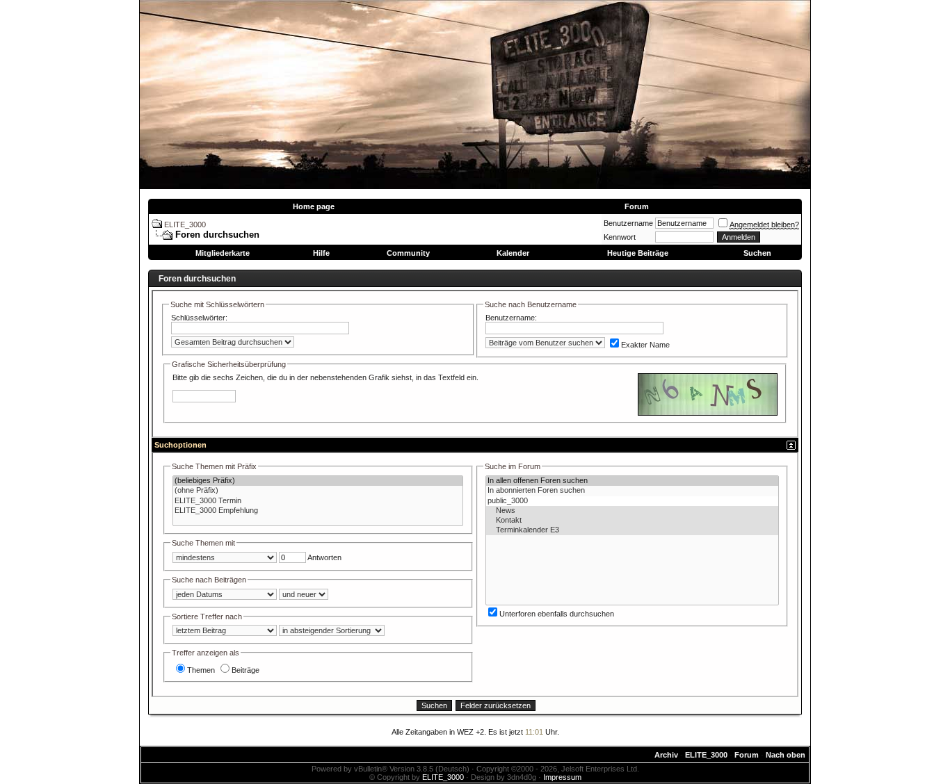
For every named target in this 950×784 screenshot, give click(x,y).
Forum (637, 206)
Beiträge (245, 670)
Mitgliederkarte (222, 253)
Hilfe (321, 253)
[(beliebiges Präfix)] (317, 481)
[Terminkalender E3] (632, 530)
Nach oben (785, 755)
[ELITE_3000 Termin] (317, 501)
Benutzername (628, 223)
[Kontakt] (632, 520)
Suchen (757, 253)
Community (408, 253)
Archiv (666, 755)
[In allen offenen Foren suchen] (632, 481)
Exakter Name (645, 345)
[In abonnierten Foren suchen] (632, 491)
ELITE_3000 (185, 224)
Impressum (562, 777)
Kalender (513, 253)
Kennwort (620, 237)
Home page (314, 206)
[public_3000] (632, 501)
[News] (632, 511)
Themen (201, 670)
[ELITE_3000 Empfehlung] (317, 511)
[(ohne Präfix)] (317, 491)
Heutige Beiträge (637, 253)
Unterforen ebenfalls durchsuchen (556, 614)
